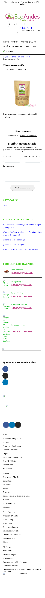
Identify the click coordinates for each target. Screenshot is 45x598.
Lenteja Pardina (17, 293)
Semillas (6, 500)
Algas (5, 435)
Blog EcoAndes (9, 538)
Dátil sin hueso (17, 270)
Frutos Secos (8, 465)
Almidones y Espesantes (12, 438)
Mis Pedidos (7, 551)
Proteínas (6, 492)
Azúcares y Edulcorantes (12, 446)
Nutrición (5, 205)
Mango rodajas (17, 281)
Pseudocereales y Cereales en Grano (16, 496)
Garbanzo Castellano (19, 305)
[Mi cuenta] (6, 34)
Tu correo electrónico (32, 156)
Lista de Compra (9, 554)
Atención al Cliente (10, 516)
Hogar (5, 57)
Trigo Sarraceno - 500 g (21, 57)
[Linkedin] (5, 382)
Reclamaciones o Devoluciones (15, 562)
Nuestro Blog (8, 520)
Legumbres (7, 481)
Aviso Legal (7, 523)
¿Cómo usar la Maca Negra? (14, 244)
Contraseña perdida (10, 566)
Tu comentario (8, 166)
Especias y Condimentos (12, 457)
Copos (5, 453)
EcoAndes (22, 70)
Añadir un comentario (22, 188)
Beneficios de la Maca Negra (14, 240)
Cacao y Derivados (10, 450)
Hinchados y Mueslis (11, 477)
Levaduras (7, 485)
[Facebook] (5, 369)
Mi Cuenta (7, 547)
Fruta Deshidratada (10, 461)
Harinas (6, 473)
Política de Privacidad (11, 531)
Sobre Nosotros (9, 512)
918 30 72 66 (26, 28)
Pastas (5, 488)
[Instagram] (5, 376)
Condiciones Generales (12, 535)
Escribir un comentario (28, 136)
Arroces (6, 442)
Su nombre (8, 156)
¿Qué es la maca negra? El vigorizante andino (20, 249)
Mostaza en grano (18, 325)
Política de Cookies (10, 527)
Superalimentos (9, 503)
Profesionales (8, 558)
